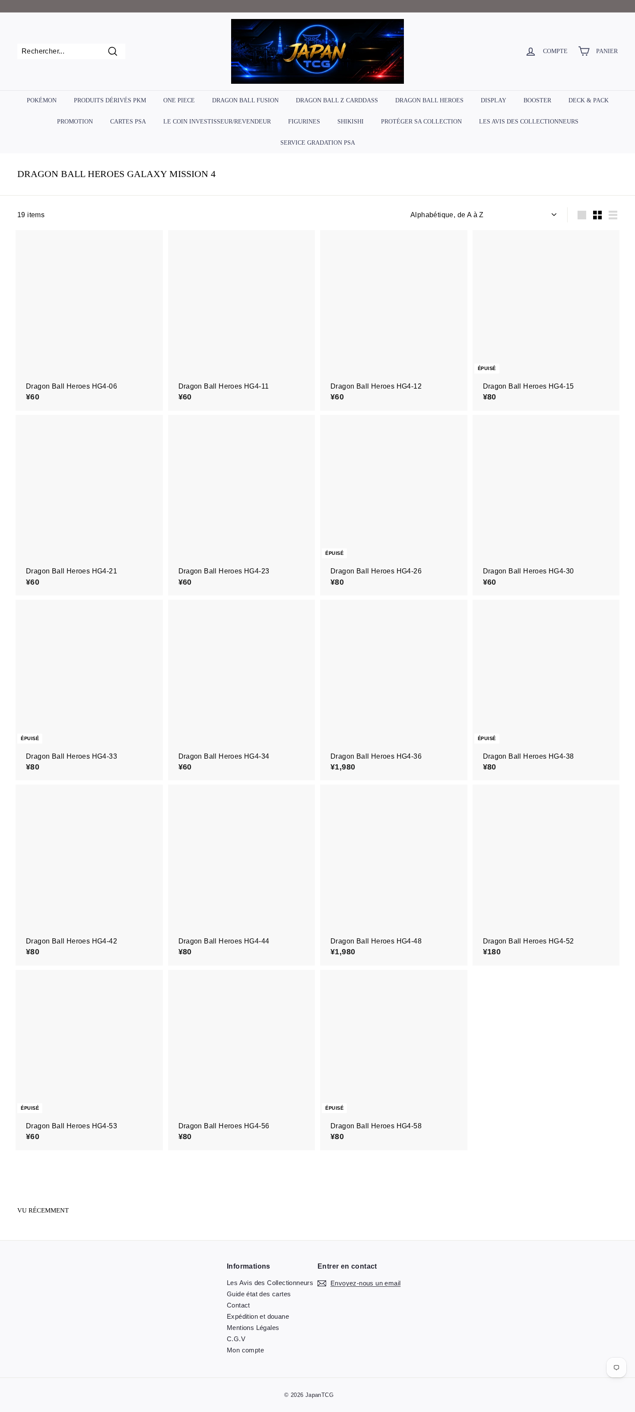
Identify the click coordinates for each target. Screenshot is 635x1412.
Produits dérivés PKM (110, 100)
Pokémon (42, 100)
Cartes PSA (128, 121)
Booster (537, 100)
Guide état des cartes (259, 1294)
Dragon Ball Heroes (429, 100)
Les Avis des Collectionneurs (528, 121)
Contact (238, 1305)
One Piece (179, 100)
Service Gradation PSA (317, 142)
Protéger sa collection (421, 121)
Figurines (304, 121)
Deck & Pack (588, 100)
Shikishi (350, 121)
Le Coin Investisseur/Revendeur (217, 121)
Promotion (75, 121)
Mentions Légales (253, 1327)
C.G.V (236, 1338)
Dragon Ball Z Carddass (337, 100)
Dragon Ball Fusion (245, 100)
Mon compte (245, 1350)
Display (493, 100)
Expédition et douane (258, 1316)
